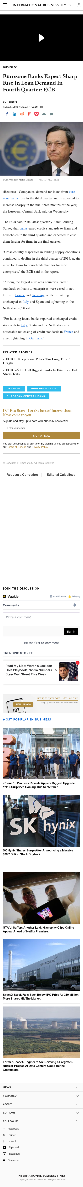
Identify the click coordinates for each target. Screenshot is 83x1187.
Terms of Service (16, 446)
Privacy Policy (40, 446)
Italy (26, 301)
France (20, 295)
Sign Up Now (23, 704)
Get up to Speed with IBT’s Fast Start (57, 698)
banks (14, 198)
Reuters (12, 101)
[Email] (44, 114)
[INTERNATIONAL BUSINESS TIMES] (42, 5)
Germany (38, 295)
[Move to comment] (51, 114)
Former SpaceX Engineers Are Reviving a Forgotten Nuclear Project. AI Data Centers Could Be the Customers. (38, 1065)
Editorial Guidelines (61, 474)
